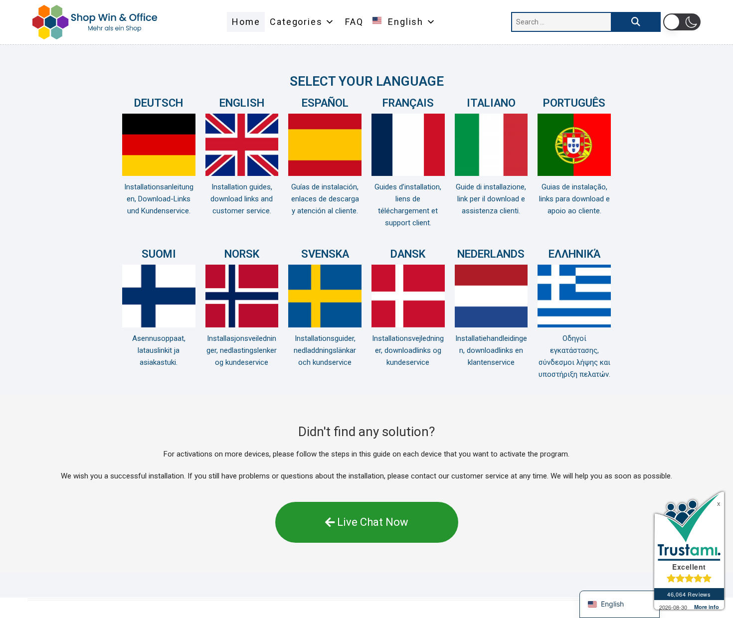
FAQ (354, 21)
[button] (682, 21)
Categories (296, 21)
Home (246, 21)
